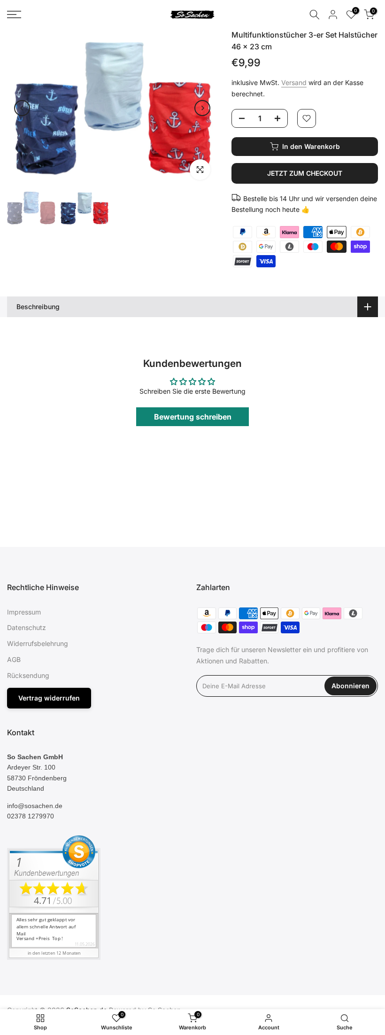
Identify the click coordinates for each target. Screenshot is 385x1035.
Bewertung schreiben (192, 416)
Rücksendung (28, 675)
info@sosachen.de (34, 805)
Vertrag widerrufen (49, 698)
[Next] (202, 108)
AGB (14, 659)
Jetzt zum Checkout (304, 173)
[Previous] (22, 108)
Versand (294, 82)
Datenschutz (26, 627)
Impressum (24, 612)
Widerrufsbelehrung (37, 643)
